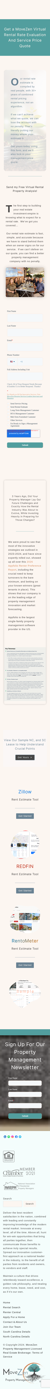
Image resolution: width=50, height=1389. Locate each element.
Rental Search (11, 1307)
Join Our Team (12, 1327)
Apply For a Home (14, 1317)
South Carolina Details (16, 1331)
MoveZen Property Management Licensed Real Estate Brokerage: (22, 1348)
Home (6, 1302)
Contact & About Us (15, 1322)
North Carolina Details (16, 1336)
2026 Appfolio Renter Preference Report (24, 565)
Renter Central (12, 1312)
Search (7, 1198)
